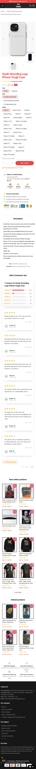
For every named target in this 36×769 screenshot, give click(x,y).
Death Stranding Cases (14, 11)
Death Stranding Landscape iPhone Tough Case (26, 648)
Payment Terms (5, 728)
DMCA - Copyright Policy (8, 714)
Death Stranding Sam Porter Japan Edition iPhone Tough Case (8, 648)
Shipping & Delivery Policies (9, 725)
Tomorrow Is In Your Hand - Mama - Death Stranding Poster (25, 527)
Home (3, 11)
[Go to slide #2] (22, 66)
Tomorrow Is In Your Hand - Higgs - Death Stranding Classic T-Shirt (26, 581)
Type (3, 88)
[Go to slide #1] (13, 66)
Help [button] (33, 766)
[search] (30, 5)
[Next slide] (32, 39)
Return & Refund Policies (8, 731)
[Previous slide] (4, 39)
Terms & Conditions (6, 709)
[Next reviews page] (32, 467)
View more (18, 592)
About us (3, 707)
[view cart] (33, 5)
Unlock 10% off (3, 761)
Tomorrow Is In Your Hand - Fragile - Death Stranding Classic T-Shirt (9, 581)
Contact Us (4, 733)
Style (3, 94)
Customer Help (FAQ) (7, 736)
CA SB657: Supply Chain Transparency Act (13, 717)
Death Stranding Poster (9, 526)
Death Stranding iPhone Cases (11, 14)
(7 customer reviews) (16, 81)
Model (4, 107)
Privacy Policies (5, 712)
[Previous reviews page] (23, 467)
